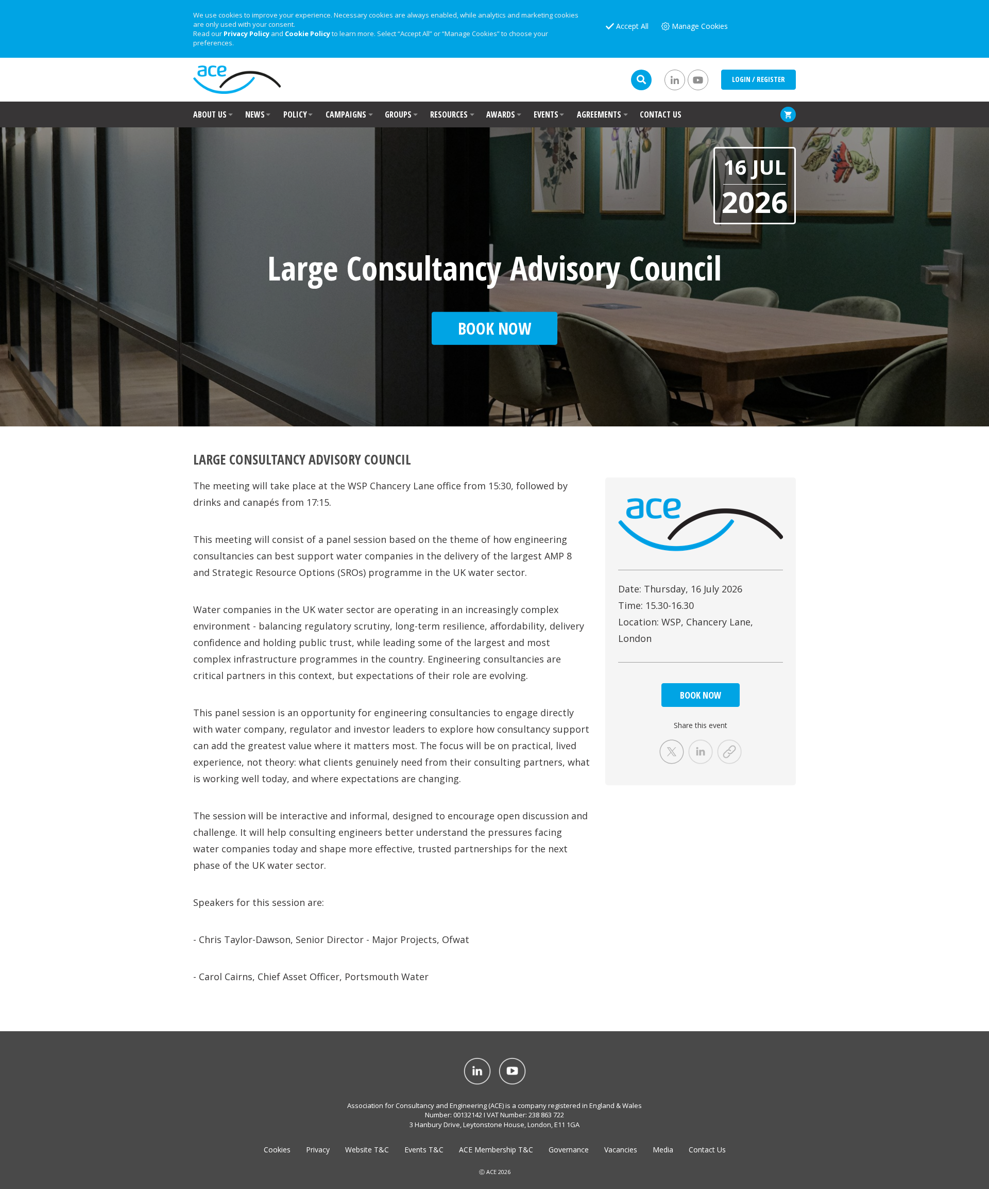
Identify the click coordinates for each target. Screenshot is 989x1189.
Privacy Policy (246, 33)
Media (663, 1149)
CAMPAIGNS (346, 114)
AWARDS (500, 114)
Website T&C (367, 1149)
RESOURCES (449, 114)
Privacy (318, 1149)
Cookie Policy (307, 33)
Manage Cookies (700, 26)
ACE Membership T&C (496, 1149)
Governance (569, 1149)
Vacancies (620, 1149)
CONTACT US (660, 114)
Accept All (632, 26)
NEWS (255, 114)
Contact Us (707, 1149)
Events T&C (424, 1149)
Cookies (277, 1149)
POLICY (295, 114)
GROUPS (398, 114)
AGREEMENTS (599, 114)
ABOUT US (210, 114)
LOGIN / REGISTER (758, 79)
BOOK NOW (700, 695)
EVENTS (546, 114)
